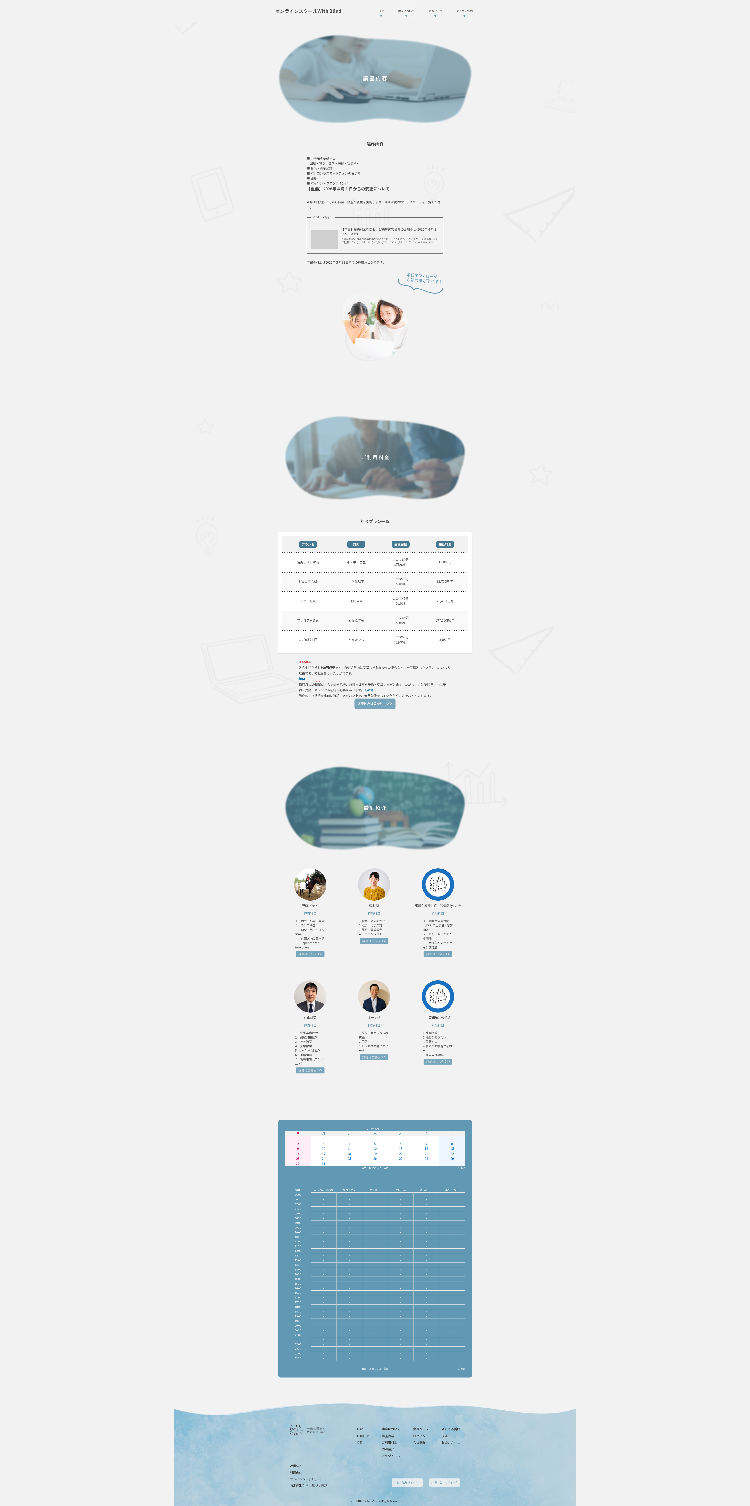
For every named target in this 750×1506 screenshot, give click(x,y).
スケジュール (391, 1455)
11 (349, 1148)
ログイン (419, 1436)
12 (375, 1148)
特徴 (359, 1442)
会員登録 (419, 1442)
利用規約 (296, 1472)
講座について (391, 1429)
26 (375, 1158)
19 (375, 1153)
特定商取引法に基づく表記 (308, 1485)
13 (401, 1148)
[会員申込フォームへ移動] (375, 704)
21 (426, 1153)
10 (323, 1148)
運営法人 (296, 1465)
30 (298, 1163)
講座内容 (388, 1436)
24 (323, 1158)
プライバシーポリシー (305, 1479)
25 (349, 1158)
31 (323, 1163)
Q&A (444, 1436)
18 (349, 1153)
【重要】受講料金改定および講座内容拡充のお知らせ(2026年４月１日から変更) (389, 231)
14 (426, 1148)
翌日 (386, 1168)
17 (323, 1153)
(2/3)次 (461, 1168)
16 (298, 1153)
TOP (359, 1429)
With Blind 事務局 (323, 1190)
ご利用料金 (389, 1442)
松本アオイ (349, 1190)
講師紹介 (388, 1449)
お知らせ (362, 1436)
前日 (364, 1168)
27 (401, 1158)
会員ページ (421, 1429)
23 (298, 1158)
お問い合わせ (450, 1442)
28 (426, 1158)
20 (401, 1153)
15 (452, 1148)
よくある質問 (450, 1429)
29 (452, 1158)
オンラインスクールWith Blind (308, 11)
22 (452, 1153)
